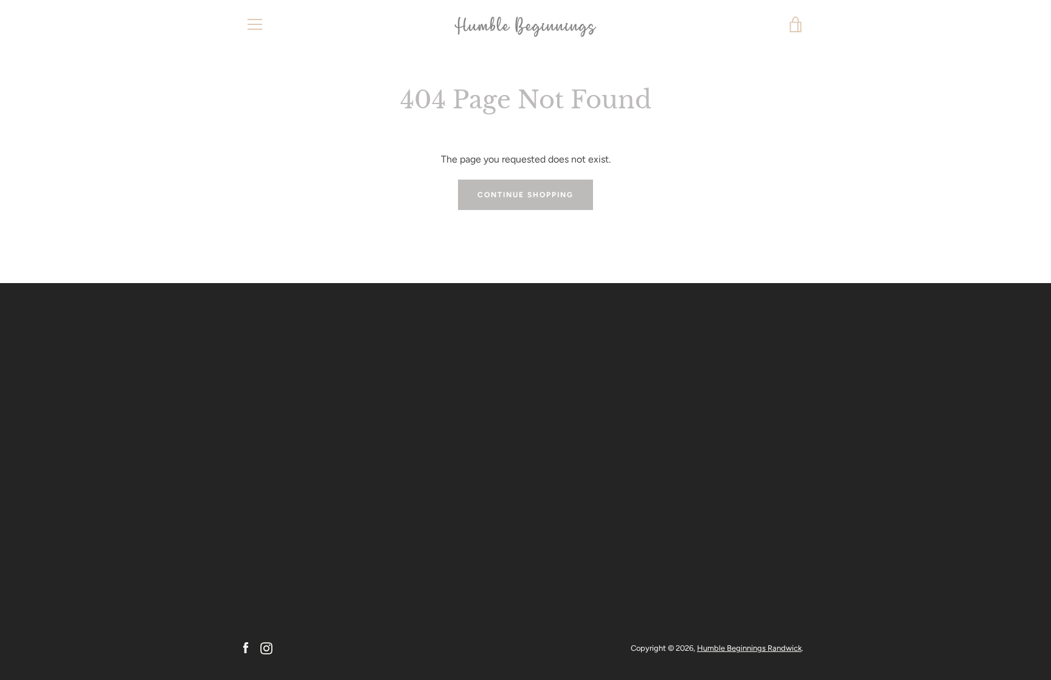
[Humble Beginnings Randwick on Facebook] (246, 647)
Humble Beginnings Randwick (749, 648)
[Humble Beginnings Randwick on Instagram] (266, 647)
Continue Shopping (525, 195)
